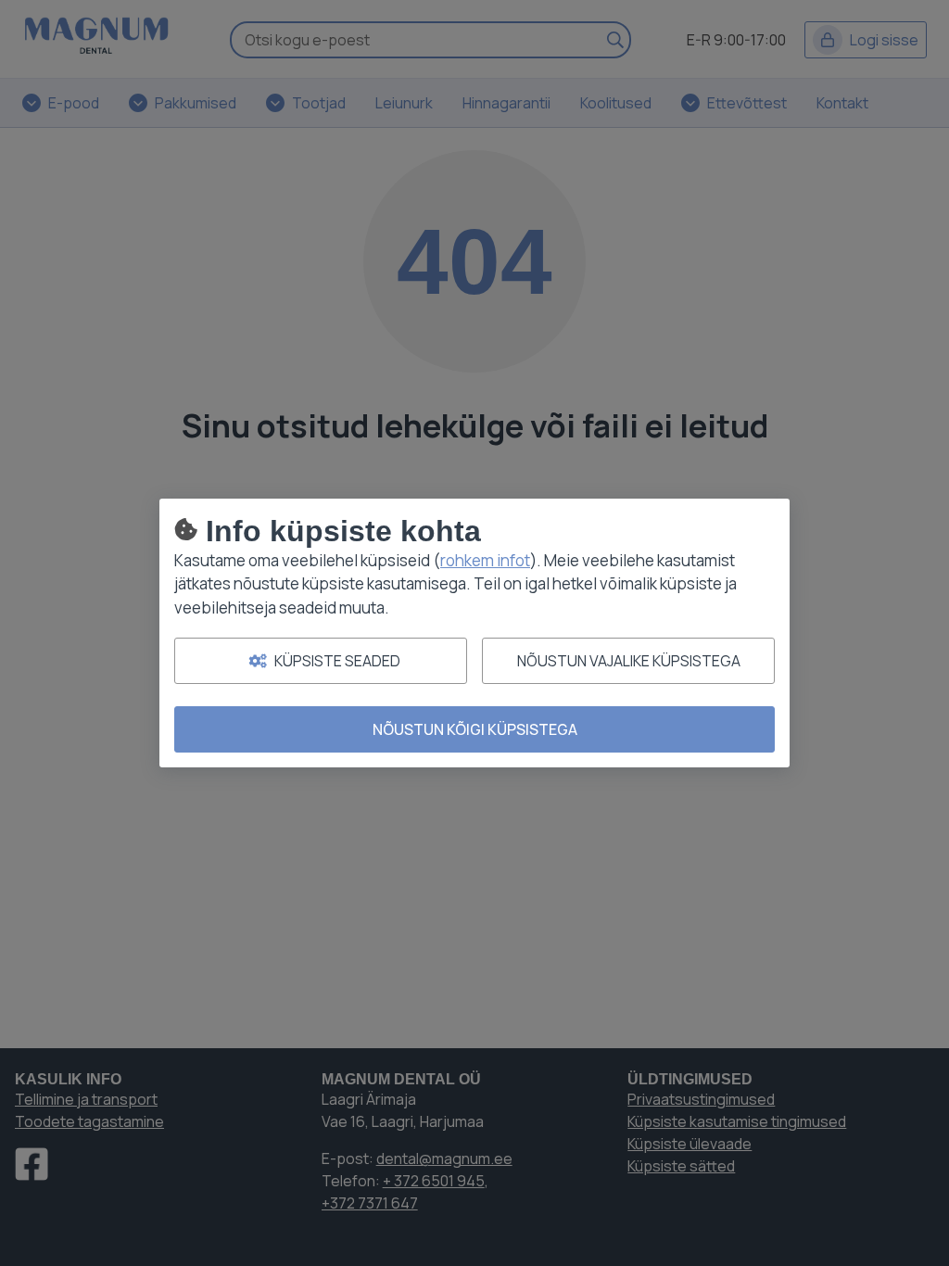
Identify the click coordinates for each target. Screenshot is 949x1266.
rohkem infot (485, 560)
